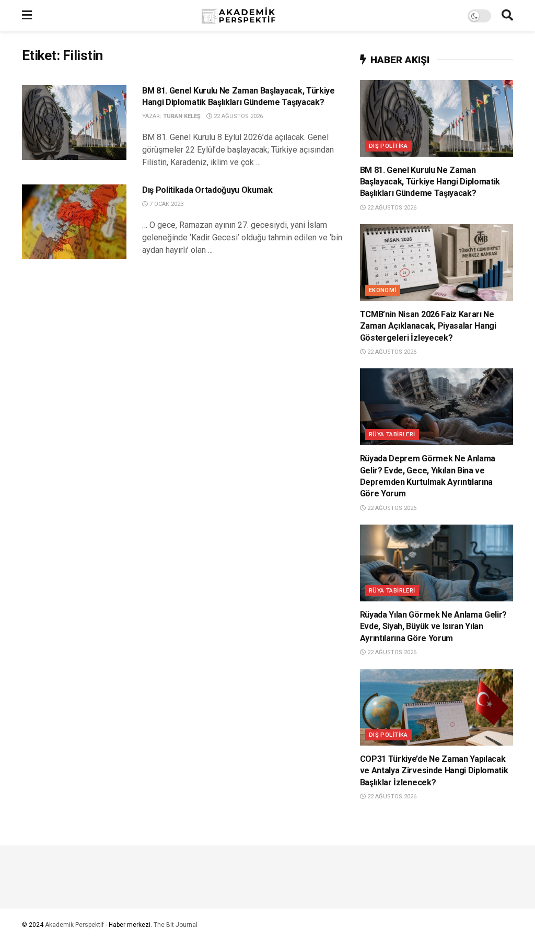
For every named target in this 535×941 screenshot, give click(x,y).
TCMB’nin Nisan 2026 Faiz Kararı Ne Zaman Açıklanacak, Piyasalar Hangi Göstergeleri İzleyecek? (428, 326)
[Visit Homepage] (250, 15)
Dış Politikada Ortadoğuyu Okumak (207, 190)
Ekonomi (383, 290)
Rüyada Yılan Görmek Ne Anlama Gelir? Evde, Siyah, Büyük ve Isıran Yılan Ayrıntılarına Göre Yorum (433, 626)
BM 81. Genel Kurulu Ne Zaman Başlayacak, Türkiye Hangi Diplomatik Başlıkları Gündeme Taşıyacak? (430, 182)
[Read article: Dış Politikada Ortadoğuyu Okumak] (74, 221)
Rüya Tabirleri (392, 434)
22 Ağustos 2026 (237, 116)
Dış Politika (388, 146)
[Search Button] (507, 15)
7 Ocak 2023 (165, 204)
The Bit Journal (175, 924)
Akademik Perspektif (74, 924)
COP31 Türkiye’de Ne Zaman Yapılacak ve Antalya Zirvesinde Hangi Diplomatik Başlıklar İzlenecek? (434, 770)
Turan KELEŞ (182, 116)
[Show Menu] (27, 15)
